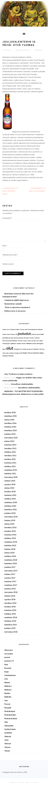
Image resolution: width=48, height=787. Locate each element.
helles (4, 334)
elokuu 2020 (9, 488)
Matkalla (7, 697)
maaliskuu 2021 (10, 470)
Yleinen (7, 747)
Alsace (4, 329)
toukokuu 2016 (10, 610)
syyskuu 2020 (10, 484)
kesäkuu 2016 (10, 607)
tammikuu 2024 (10, 430)
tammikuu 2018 (10, 563)
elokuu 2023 (9, 441)
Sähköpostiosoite (10, 255)
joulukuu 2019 (10, 513)
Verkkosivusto (8, 264)
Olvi (21, 349)
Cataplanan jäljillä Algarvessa (16, 300)
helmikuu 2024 (10, 427)
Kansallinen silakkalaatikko (22, 384)
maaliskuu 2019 (10, 542)
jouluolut (24, 334)
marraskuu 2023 (11, 438)
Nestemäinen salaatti (13, 304)
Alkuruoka (8, 650)
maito (23, 343)
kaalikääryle (6, 338)
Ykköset (7, 744)
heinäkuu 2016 (10, 603)
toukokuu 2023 (10, 445)
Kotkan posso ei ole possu (15, 311)
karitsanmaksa (18, 338)
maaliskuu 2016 (10, 617)
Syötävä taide (10, 729)
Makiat (7, 682)
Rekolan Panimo (39, 349)
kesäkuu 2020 (10, 491)
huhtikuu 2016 (10, 614)
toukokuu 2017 (10, 581)
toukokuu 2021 (10, 463)
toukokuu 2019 (10, 535)
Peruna (7, 704)
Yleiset (7, 751)
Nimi (4, 246)
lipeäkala (13, 343)
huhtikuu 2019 (10, 538)
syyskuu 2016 (10, 599)
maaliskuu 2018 (10, 560)
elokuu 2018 (9, 553)
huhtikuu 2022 (10, 452)
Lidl (37, 340)
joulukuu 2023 (10, 434)
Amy (6, 374)
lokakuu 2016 (9, 596)
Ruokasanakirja (10, 718)
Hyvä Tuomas (11, 334)
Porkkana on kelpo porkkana (20, 374)
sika (7, 353)
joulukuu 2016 (10, 589)
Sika (6, 722)
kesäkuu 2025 (10, 412)
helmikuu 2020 (10, 506)
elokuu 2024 (9, 420)
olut (9, 348)
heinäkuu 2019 (10, 527)
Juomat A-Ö (9, 661)
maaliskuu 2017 (10, 585)
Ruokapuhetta (10, 715)
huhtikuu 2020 (10, 499)
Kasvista (7, 668)
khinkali (26, 338)
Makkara (8, 686)
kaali (42, 334)
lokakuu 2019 (9, 520)
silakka (11, 353)
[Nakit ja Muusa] (24, 27)
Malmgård (40, 343)
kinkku (31, 338)
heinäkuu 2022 (10, 448)
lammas (20, 340)
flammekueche (32, 329)
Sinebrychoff (18, 353)
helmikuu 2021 (10, 474)
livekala (18, 343)
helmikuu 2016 (10, 621)
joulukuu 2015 (10, 628)
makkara (29, 343)
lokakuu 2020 (9, 481)
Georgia (40, 329)
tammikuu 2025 (10, 416)
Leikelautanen (10, 675)
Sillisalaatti (8, 726)
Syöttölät (8, 733)
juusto (38, 334)
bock (26, 329)
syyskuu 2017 (10, 578)
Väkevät (7, 736)
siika (4, 353)
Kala (6, 664)
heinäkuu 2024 (10, 423)
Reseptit (7, 708)
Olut (6, 700)
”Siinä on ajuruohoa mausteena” (17, 307)
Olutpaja (17, 349)
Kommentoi (38, 50)
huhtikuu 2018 (10, 556)
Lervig (33, 340)
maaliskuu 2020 (10, 502)
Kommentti (7, 218)
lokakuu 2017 (9, 574)
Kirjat (6, 672)
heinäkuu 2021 (10, 456)
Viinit (6, 740)
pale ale (25, 349)
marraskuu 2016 (11, 592)
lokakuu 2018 (9, 549)
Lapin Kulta (27, 340)
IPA (17, 334)
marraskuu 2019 (11, 517)
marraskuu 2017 (11, 571)
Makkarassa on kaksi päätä (32, 394)
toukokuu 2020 (10, 495)
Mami (4, 349)
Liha (6, 679)
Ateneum (13, 329)
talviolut (36, 353)
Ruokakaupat (9, 711)
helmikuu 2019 (10, 545)
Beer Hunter (20, 329)
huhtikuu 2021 (10, 466)
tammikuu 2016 (10, 625)
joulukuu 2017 (10, 567)
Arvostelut (8, 654)
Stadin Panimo (28, 353)
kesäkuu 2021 (10, 459)
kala (12, 338)
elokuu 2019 (9, 524)
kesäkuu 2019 (10, 531)
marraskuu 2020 (11, 477)
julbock (33, 334)
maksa (34, 343)
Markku (7, 693)
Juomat (7, 657)
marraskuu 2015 (11, 632)
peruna (31, 349)
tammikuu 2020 (10, 509)
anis (8, 329)
